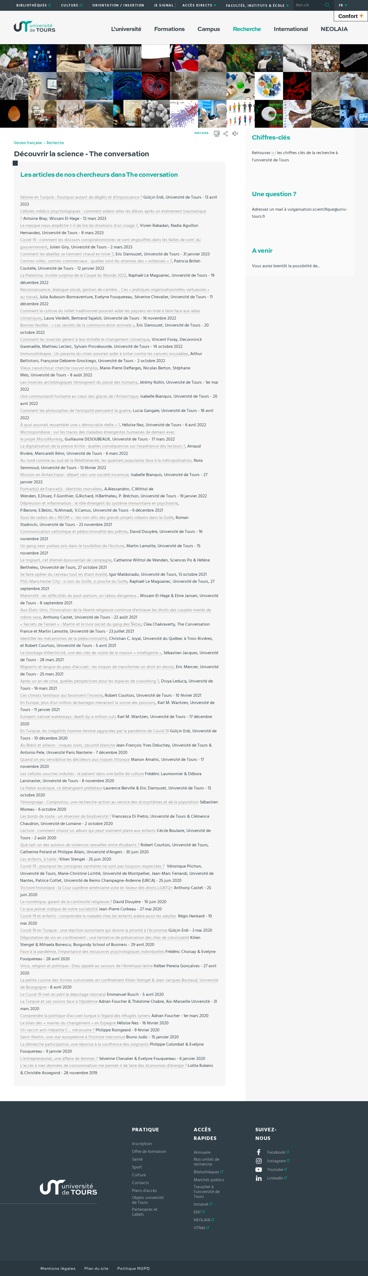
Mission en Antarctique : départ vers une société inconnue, (75, 475)
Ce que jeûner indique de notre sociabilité (59, 909)
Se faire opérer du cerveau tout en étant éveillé (63, 574)
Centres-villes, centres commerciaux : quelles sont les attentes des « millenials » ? (96, 261)
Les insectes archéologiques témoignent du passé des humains (78, 382)
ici (274, 153)
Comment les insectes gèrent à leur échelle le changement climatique (85, 339)
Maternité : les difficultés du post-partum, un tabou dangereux (78, 596)
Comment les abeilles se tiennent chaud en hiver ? (66, 254)
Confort (350, 16)
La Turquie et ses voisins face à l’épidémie (59, 1001)
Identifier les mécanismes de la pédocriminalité (63, 638)
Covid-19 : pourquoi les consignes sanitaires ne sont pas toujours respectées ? (92, 866)
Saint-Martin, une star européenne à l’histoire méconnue (72, 1037)
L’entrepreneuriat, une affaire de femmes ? (59, 1058)
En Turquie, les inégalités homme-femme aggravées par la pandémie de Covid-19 (94, 731)
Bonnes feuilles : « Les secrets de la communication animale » (77, 325)
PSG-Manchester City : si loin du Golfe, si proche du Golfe (73, 581)
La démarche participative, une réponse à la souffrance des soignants (85, 1044)
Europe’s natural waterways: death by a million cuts (68, 717)
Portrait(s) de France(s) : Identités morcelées (61, 489)
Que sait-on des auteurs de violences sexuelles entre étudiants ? (80, 845)
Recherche (55, 143)
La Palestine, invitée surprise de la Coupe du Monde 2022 (73, 275)
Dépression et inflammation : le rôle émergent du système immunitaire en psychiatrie (99, 503)
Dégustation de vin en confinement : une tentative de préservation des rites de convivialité (104, 937)
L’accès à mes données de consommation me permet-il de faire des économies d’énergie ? (103, 1065)
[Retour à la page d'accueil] (34, 26)
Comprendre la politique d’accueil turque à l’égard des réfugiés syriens (85, 1016)
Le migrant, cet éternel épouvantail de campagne (66, 560)
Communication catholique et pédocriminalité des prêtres (74, 531)
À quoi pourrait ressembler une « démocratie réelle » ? (70, 425)
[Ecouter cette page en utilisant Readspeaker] (235, 135)
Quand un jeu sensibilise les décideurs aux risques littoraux (75, 759)
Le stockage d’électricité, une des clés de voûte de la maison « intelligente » (90, 653)
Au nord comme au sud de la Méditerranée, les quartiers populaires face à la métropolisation (106, 460)
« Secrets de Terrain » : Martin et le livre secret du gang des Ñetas (80, 624)
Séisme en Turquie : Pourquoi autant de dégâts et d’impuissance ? (81, 197)
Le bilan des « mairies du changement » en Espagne (68, 1023)
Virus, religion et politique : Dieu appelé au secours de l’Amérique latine (86, 966)
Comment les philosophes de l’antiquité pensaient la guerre (75, 410)
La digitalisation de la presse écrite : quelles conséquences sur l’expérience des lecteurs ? (102, 446)
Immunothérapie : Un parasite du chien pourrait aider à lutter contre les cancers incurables (104, 354)
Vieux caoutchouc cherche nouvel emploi (59, 368)
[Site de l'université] (48, 1192)
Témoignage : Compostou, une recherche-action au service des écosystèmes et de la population (109, 802)
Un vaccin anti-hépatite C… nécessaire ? (58, 1030)
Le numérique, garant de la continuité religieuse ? (66, 902)
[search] (307, 5)
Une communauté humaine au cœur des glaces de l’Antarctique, (79, 396)
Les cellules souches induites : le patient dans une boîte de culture (82, 774)
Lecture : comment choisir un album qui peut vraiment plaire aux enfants (88, 830)
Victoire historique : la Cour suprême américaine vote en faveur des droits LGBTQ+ (96, 888)
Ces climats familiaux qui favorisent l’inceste (61, 695)
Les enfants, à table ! (39, 859)
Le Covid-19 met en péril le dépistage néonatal (63, 994)
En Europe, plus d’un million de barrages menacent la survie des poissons (87, 703)
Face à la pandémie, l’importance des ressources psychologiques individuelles (92, 951)
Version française (28, 143)
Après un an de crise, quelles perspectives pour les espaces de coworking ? (89, 681)
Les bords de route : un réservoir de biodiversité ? (65, 816)
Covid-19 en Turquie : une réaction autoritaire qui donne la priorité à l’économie (93, 930)
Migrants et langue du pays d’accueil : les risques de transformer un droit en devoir (97, 667)
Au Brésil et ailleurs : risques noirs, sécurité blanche (67, 745)
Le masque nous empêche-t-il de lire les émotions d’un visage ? (79, 225)
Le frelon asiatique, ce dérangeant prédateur (61, 788)
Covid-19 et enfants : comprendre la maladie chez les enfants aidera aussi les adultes (98, 916)
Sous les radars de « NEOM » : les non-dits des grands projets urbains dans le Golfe (96, 517)
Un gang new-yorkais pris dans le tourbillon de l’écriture (72, 546)
